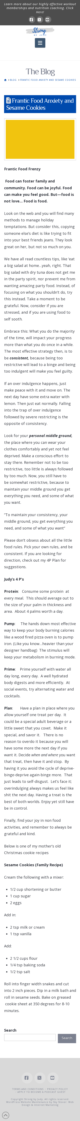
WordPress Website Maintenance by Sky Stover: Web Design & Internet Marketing (40, 1103)
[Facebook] (32, 19)
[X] (40, 19)
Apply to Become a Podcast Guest (41, 1091)
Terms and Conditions (27, 1089)
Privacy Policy (57, 1089)
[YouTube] (48, 19)
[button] (40, 43)
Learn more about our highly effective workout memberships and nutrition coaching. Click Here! (40, 8)
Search (10, 1030)
